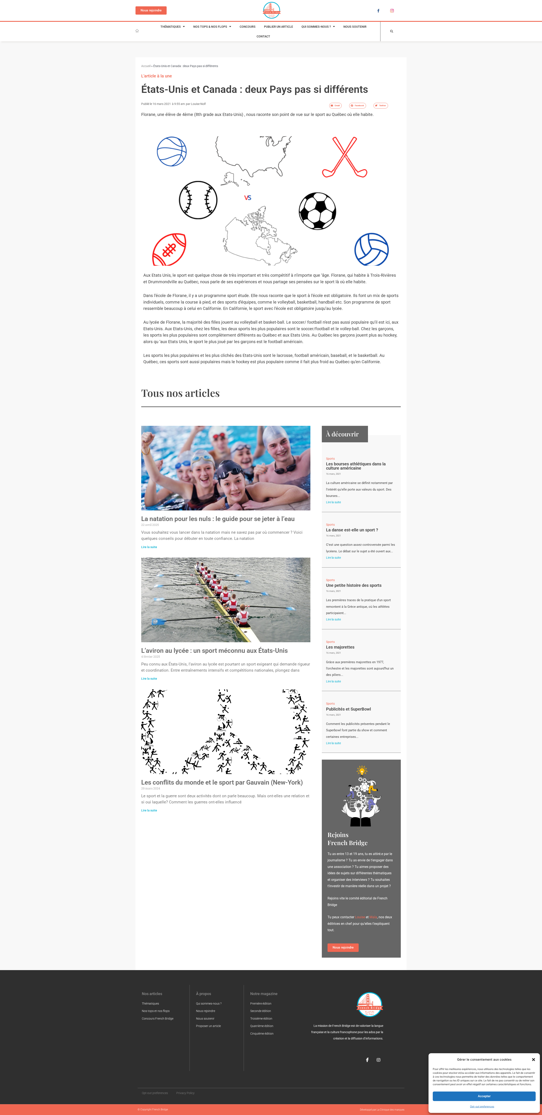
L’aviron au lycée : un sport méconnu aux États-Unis (214, 650)
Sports (330, 458)
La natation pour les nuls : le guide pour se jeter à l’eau (218, 518)
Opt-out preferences (482, 1106)
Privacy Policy (185, 1093)
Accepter (484, 1096)
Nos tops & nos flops (210, 26)
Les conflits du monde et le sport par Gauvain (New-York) (222, 782)
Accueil (146, 66)
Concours (248, 26)
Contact (263, 36)
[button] (533, 1059)
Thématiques (170, 26)
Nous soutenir (354, 26)
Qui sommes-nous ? (316, 26)
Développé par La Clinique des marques (382, 1109)
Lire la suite (149, 547)
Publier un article (278, 26)
